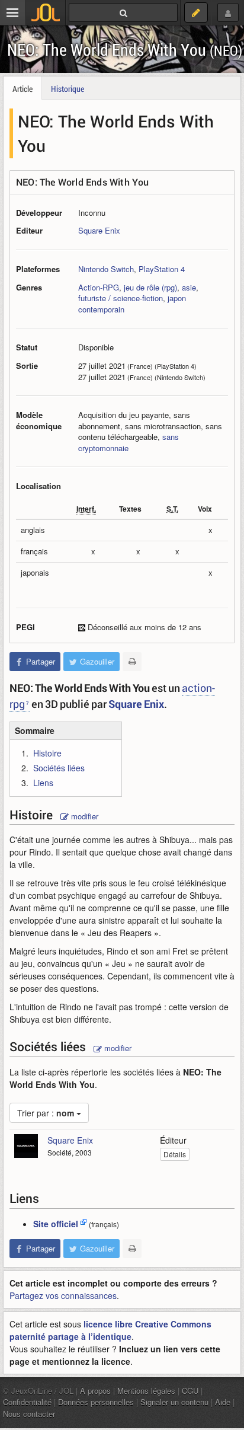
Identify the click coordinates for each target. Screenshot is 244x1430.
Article (22, 88)
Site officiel (55, 1224)
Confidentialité (27, 1401)
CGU (190, 1390)
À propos (95, 1390)
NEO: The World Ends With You (124, 49)
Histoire (47, 753)
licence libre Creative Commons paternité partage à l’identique (110, 1330)
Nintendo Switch (106, 268)
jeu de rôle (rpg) (150, 287)
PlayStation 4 (162, 268)
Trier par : (45, 1113)
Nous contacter (29, 1413)
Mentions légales (146, 1390)
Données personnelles (96, 1401)
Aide (222, 1401)
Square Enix (99, 230)
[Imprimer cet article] (132, 661)
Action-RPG (98, 287)
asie (189, 287)
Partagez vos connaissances (63, 1295)
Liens (43, 783)
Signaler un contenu (174, 1401)
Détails (174, 1154)
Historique (67, 88)
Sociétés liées (59, 768)
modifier (83, 816)
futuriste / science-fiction (120, 298)
